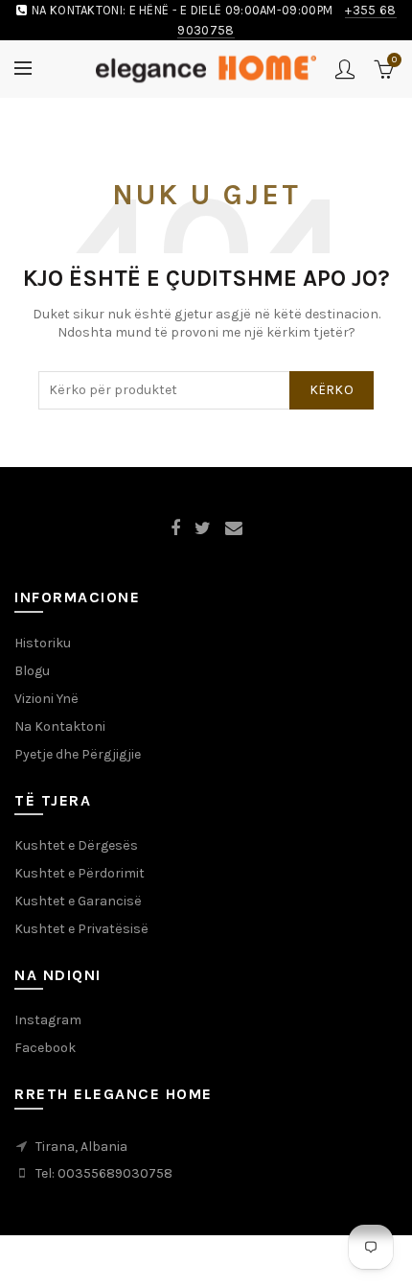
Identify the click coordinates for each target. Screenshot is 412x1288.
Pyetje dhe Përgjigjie (77, 754)
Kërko (332, 390)
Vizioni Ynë (46, 699)
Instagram (47, 1020)
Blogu (32, 671)
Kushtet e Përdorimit (79, 873)
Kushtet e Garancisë (78, 901)
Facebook (45, 1048)
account (345, 69)
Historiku (42, 643)
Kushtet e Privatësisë (81, 929)
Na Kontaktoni (59, 726)
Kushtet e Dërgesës (76, 845)
